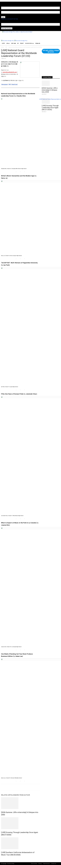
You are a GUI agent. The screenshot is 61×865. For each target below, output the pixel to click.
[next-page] (2, 858)
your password (5, 15)
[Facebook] (2, 787)
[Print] (13, 787)
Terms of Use (34, 863)
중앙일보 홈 (37, 43)
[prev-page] (1, 858)
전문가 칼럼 (13, 43)
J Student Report (47, 77)
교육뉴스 (8, 43)
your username (5, 10)
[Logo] (7, 40)
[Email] (10, 787)
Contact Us (53, 863)
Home (2, 47)
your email (4, 26)
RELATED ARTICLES (8, 795)
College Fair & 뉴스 (29, 43)
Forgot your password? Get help (9, 19)
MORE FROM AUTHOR (22, 795)
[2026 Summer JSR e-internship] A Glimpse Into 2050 (50, 90)
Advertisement (46, 863)
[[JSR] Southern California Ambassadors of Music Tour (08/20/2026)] (20, 843)
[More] (17, 787)
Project (22, 43)
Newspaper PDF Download (9, 84)
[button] (58, 41)
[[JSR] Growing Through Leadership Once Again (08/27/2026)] (20, 823)
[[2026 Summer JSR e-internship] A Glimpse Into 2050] (20, 803)
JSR (18, 43)
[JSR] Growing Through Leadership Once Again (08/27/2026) (50, 108)
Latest (3, 43)
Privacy (40, 863)
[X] (6, 787)
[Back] (1, 2)
